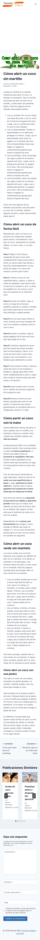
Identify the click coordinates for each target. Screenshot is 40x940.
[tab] (15, 821)
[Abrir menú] (35, 4)
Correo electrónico (13, 892)
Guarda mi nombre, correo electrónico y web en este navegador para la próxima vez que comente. (20, 910)
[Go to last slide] (6, 795)
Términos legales (28, 931)
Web (6, 903)
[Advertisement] (20, 29)
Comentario (10, 852)
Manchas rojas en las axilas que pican (29, 748)
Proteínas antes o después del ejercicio (30, 792)
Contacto (20, 933)
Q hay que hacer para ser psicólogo (10, 748)
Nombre (8, 882)
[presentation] (10, 777)
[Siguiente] (34, 795)
